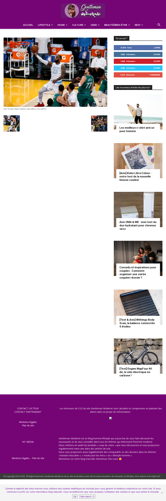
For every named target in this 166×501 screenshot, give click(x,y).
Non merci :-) (87, 496)
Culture (77, 24)
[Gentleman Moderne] (83, 10)
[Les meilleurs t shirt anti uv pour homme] (138, 111)
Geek (94, 24)
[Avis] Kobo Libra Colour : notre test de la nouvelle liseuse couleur (135, 176)
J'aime (157, 47)
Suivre (157, 54)
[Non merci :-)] (162, 492)
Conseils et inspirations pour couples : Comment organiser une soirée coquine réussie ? (137, 272)
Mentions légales (28, 422)
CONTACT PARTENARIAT (27, 411)
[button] (159, 25)
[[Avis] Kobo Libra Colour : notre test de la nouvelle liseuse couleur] (138, 160)
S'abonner (154, 75)
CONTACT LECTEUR (28, 408)
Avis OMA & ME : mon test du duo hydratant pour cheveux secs (137, 225)
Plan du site (28, 425)
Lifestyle (44, 24)
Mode (61, 24)
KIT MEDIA (28, 441)
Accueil (28, 24)
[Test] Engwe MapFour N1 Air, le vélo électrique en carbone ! (135, 372)
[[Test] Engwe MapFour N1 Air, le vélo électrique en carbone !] (138, 356)
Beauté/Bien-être (115, 24)
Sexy (137, 24)
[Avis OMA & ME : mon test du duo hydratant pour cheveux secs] (138, 209)
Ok (75, 496)
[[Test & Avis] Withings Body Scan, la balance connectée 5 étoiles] (138, 307)
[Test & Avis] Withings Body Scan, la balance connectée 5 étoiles (137, 323)
